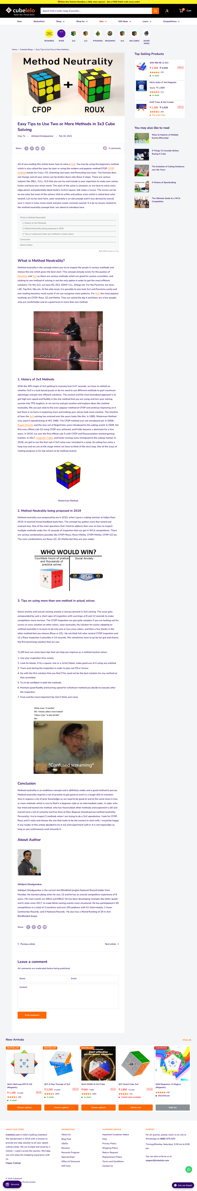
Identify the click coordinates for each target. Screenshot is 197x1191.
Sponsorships (68, 1156)
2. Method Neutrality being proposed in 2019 (42, 228)
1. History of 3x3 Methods (34, 223)
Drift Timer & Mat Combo (162, 102)
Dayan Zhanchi (25, 425)
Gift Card (65, 1165)
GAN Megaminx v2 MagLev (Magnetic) (168, 1086)
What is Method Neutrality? (33, 217)
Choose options (24, 1107)
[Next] (153, 35)
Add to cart (135, 1107)
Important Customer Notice (115, 1134)
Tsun (117, 251)
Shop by (80, 21)
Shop (58, 21)
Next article (110, 944)
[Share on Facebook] (26, 148)
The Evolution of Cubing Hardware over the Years (168, 168)
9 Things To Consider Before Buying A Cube (165, 152)
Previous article (27, 944)
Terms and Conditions (113, 1161)
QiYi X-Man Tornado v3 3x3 (57, 1084)
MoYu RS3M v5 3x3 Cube (93, 1084)
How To (21, 136)
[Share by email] (43, 148)
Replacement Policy (112, 1156)
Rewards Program (70, 1152)
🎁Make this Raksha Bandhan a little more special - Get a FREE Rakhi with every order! (98, 1)
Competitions (170, 21)
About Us (66, 1134)
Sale (101, 21)
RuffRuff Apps (106, 251)
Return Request (110, 1152)
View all (187, 1039)
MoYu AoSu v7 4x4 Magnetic (163, 82)
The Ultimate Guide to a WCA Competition (166, 200)
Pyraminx (23, 276)
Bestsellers (39, 21)
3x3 (73, 164)
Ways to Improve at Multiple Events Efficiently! (165, 136)
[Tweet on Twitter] (37, 148)
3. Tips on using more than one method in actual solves (48, 234)
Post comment (32, 1015)
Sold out (173, 1107)
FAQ (104, 1139)
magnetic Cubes (44, 437)
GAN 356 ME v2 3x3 (159, 62)
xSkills (64, 1143)
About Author (26, 245)
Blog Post (66, 1139)
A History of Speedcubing (164, 182)
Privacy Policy (109, 1143)
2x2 (35, 276)
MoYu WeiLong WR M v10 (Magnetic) (19, 1086)
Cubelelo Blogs (26, 49)
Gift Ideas (123, 21)
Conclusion (25, 239)
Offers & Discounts (70, 1161)
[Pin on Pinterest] (32, 148)
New (19, 21)
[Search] (155, 11)
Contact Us (107, 1165)
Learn (145, 21)
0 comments (115, 148)
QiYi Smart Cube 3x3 (128, 1084)
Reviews (65, 1148)
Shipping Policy (110, 1148)
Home (14, 49)
